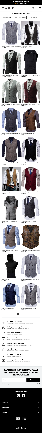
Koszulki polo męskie (19, 17)
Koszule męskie (7, 17)
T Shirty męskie (32, 17)
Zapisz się (33, 380)
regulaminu (29, 384)
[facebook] (23, 395)
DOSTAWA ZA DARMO (21, 1)
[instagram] (18, 395)
